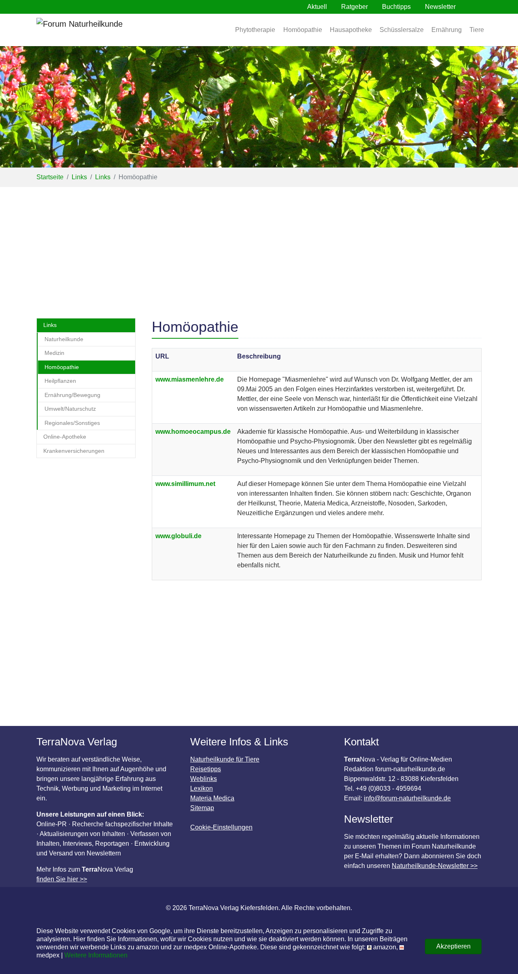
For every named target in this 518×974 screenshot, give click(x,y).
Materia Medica (212, 798)
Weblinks (203, 778)
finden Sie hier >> (61, 879)
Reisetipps (205, 769)
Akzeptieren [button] (453, 946)
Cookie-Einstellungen (221, 827)
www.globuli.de (178, 536)
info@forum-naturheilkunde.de (407, 798)
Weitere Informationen (95, 955)
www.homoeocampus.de (193, 431)
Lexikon (201, 788)
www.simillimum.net (185, 483)
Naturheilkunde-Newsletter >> (435, 865)
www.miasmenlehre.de (189, 379)
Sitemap (202, 807)
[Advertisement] (259, 247)
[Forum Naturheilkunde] (103, 30)
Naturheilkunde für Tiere (224, 759)
